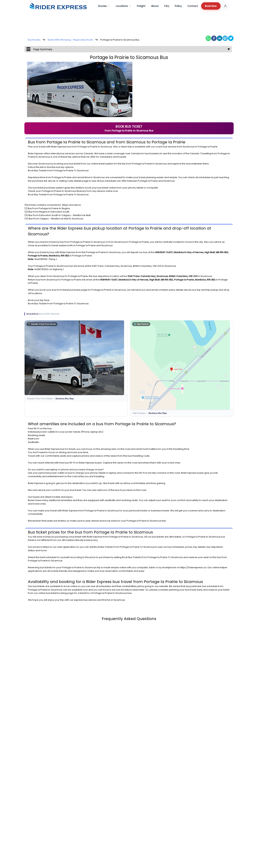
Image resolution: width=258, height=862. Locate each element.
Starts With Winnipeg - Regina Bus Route (70, 39)
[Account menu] (225, 6)
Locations (122, 6)
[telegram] (225, 38)
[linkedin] (219, 38)
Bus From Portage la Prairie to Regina (49, 208)
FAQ (166, 6)
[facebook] (214, 38)
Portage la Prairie (87, 146)
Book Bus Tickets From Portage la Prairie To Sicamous (58, 170)
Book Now (211, 6)
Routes (102, 6)
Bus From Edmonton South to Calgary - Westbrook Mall (59, 215)
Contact (192, 6)
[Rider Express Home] (58, 6)
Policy (178, 6)
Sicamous (106, 146)
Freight (141, 6)
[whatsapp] (208, 38)
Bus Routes (34, 39)
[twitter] (231, 38)
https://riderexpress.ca (193, 567)
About (155, 6)
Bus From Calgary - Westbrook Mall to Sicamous (56, 218)
